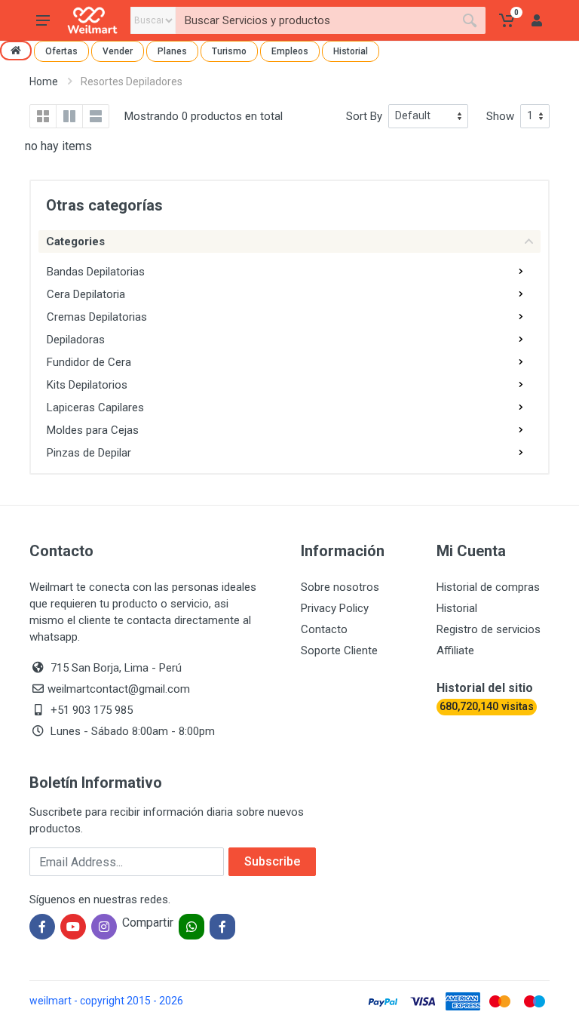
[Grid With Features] (69, 116)
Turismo (229, 51)
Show (500, 116)
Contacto (324, 629)
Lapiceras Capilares (95, 407)
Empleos (289, 51)
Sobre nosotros (340, 587)
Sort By (364, 116)
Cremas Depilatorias (97, 317)
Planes (172, 51)
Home (43, 81)
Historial (350, 51)
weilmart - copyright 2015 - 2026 (106, 1001)
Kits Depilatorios (87, 385)
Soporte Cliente (339, 650)
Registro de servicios (489, 629)
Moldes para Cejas (93, 430)
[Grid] (43, 116)
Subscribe (272, 861)
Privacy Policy (335, 608)
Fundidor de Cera (89, 362)
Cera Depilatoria (86, 294)
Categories (75, 241)
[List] (95, 116)
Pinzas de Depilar (89, 453)
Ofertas (61, 51)
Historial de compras (488, 587)
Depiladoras (76, 339)
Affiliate (455, 650)
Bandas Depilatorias (96, 271)
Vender (118, 51)
